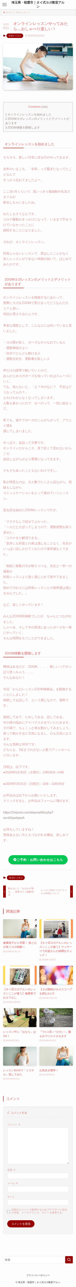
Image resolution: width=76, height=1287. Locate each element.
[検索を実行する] (69, 1259)
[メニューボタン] (4, 4)
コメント (14, 1124)
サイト (11, 1196)
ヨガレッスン (14, 35)
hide (44, 106)
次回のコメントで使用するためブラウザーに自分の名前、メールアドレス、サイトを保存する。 (39, 1211)
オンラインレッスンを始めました (28, 114)
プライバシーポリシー (38, 1275)
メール (12, 1183)
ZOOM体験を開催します (22, 127)
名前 (11, 1170)
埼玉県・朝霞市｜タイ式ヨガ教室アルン (38, 4)
